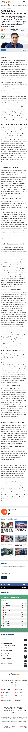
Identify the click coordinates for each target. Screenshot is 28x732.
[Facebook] (13, 685)
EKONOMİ (3, 5)
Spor (21, 710)
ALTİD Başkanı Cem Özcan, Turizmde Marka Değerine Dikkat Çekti (7, 557)
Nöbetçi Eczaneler (6, 689)
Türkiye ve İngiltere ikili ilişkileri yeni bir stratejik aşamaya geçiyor (20, 557)
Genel (24, 710)
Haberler (3, 8)
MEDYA (14, 712)
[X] (15, 685)
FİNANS (10, 5)
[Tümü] (26, 592)
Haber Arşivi (18, 700)
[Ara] (24, 1)
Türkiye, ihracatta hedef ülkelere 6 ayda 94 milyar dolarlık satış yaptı (20, 544)
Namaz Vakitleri (6, 692)
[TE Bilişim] (4, 511)
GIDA (17, 708)
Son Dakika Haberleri (6, 700)
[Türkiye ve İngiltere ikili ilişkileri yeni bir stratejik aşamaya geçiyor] (21, 551)
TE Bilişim (10, 510)
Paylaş (4, 50)
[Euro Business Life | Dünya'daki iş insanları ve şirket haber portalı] (6, 1)
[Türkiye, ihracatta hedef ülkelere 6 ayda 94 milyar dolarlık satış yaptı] (21, 538)
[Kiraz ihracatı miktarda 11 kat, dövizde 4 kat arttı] (7, 538)
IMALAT (17, 710)
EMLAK (15, 5)
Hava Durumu (19, 689)
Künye (6, 726)
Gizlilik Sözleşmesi (10, 727)
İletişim (13, 726)
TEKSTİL (12, 710)
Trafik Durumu (19, 692)
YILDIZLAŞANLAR (6, 710)
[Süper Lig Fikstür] (26, 634)
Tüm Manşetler (19, 695)
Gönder (4, 577)
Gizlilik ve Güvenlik (10, 729)
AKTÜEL (13, 708)
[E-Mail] (9, 514)
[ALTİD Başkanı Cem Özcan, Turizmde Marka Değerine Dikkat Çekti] (7, 551)
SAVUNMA (21, 5)
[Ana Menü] (26, 1)
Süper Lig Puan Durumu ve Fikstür (7, 696)
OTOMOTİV (7, 708)
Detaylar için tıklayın (14, 629)
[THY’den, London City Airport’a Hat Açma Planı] (21, 524)
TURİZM (21, 708)
